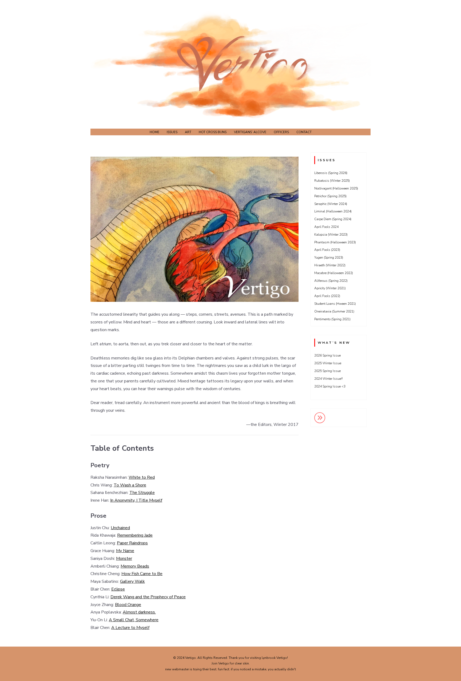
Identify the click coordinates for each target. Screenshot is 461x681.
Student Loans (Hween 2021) (335, 304)
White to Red (142, 477)
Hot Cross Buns (212, 132)
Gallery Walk (132, 581)
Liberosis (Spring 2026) (330, 173)
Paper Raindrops (132, 543)
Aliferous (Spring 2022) (331, 281)
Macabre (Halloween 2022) (333, 273)
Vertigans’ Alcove (250, 132)
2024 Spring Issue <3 (329, 386)
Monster (124, 558)
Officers (281, 132)
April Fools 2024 (326, 227)
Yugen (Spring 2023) (328, 257)
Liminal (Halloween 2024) (333, 211)
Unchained (120, 528)
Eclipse (118, 589)
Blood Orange (128, 605)
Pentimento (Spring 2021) (332, 319)
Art (188, 132)
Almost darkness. (139, 612)
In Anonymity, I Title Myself (136, 500)
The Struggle (142, 493)
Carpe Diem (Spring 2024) (332, 219)
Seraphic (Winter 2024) (330, 204)
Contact (304, 132)
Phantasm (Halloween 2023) (335, 242)
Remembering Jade (135, 535)
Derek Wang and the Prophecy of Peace (148, 597)
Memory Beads (135, 566)
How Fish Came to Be (141, 574)
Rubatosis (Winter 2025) (332, 181)
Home (154, 132)
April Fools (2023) (327, 250)
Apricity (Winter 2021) (330, 288)
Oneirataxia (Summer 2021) (334, 311)
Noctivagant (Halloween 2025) (336, 188)
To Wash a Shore (130, 485)
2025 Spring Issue (327, 371)
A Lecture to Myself (130, 628)
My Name (125, 551)
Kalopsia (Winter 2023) (331, 234)
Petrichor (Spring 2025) (330, 196)
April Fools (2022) (327, 296)
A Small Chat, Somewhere (133, 620)
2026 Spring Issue (327, 355)
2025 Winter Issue (327, 363)
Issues (172, 132)
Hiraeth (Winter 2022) (329, 265)
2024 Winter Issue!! (328, 379)
